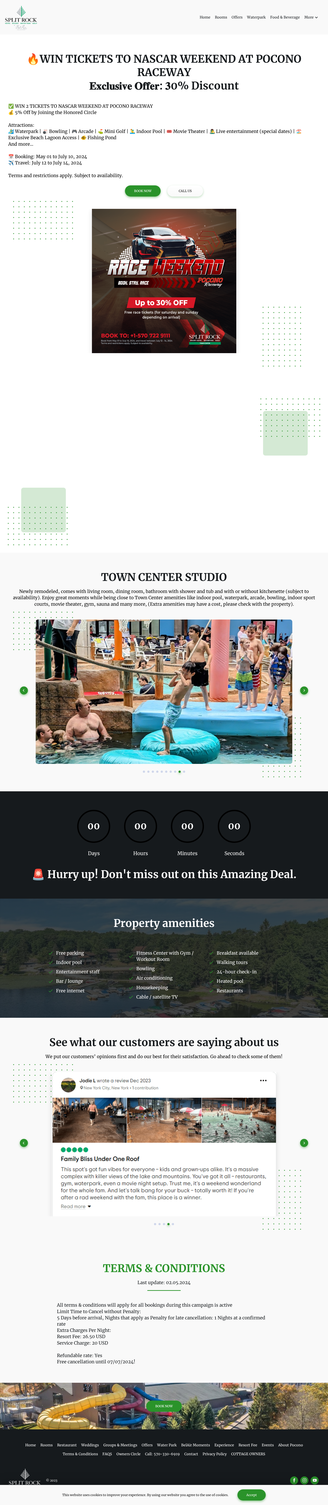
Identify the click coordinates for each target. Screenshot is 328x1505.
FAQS (107, 1454)
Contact (191, 1454)
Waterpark (256, 17)
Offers (237, 17)
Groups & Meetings (120, 1445)
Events (268, 1445)
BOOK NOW (143, 191)
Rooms (221, 17)
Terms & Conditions (80, 1454)
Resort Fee (248, 1445)
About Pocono (290, 1445)
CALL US (185, 191)
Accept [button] (251, 1495)
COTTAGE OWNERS (248, 1454)
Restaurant (67, 1445)
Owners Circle (128, 1454)
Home (205, 17)
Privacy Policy (215, 1454)
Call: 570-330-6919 (162, 1454)
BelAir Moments (195, 1445)
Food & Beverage (285, 17)
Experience (224, 1445)
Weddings (90, 1445)
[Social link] (294, 1480)
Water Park (167, 1445)
